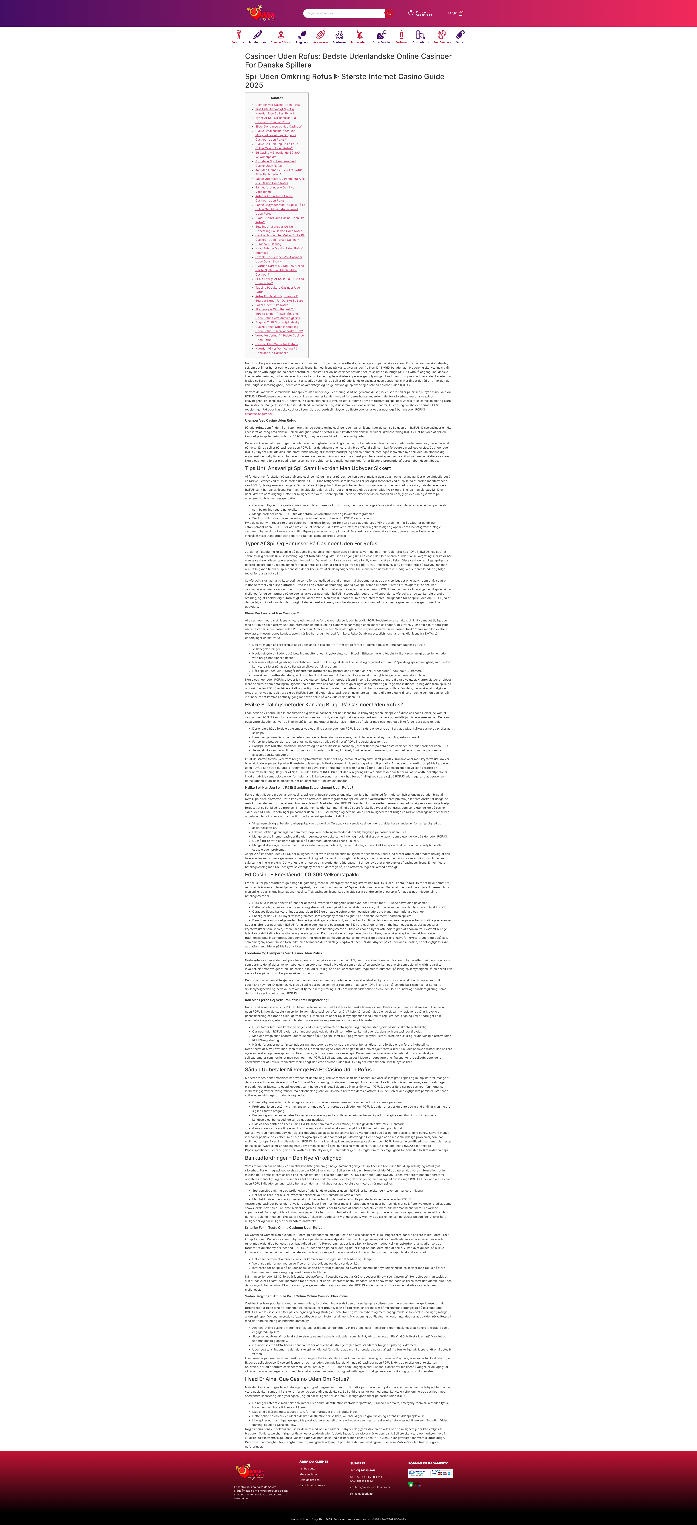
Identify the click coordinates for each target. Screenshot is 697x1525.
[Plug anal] (302, 34)
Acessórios (320, 42)
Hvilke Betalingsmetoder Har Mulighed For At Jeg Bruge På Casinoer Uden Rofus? (275, 135)
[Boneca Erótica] (281, 34)
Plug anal (302, 42)
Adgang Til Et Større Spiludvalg (277, 322)
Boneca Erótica (281, 42)
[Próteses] (401, 34)
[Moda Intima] (359, 34)
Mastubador (257, 42)
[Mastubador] (257, 34)
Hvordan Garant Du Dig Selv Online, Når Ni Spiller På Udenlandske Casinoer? (280, 270)
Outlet (460, 42)
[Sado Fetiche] (381, 34)
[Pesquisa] (389, 13)
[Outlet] (460, 34)
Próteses (401, 42)
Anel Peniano (442, 42)
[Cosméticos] (420, 34)
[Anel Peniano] (442, 34)
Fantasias (339, 42)
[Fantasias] (339, 34)
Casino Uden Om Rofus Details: (276, 344)
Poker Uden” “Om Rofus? (272, 305)
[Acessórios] (320, 34)
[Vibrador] (238, 34)
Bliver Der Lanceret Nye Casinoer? (279, 126)
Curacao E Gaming (268, 244)
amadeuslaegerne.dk (259, 414)
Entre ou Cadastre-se (424, 13)
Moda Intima (359, 42)
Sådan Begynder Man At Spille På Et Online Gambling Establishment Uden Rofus (280, 209)
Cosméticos (420, 42)
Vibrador (238, 42)
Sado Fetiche (382, 42)
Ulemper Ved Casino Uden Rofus (277, 104)
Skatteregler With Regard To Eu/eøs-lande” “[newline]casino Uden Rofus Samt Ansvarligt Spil (277, 313)
